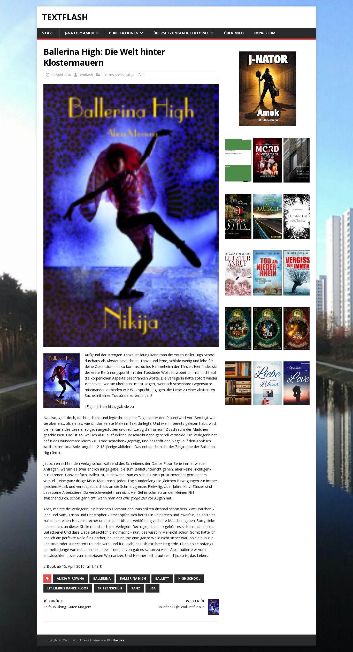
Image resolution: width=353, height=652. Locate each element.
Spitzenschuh (110, 588)
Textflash (85, 74)
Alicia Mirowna (70, 578)
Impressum (264, 33)
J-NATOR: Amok (79, 33)
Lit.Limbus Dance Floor (67, 588)
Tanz (135, 588)
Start (48, 33)
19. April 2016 (61, 74)
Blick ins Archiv (113, 74)
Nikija (130, 74)
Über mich (234, 33)
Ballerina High (133, 578)
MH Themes (115, 640)
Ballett (162, 578)
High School (189, 578)
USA (152, 588)
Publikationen (124, 33)
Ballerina (102, 578)
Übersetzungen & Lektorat (181, 33)
